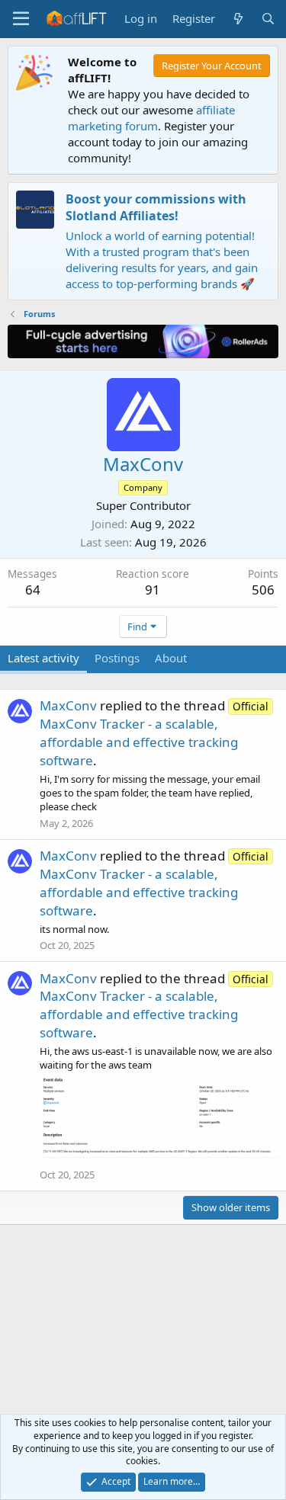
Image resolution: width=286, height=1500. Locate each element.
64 (32, 589)
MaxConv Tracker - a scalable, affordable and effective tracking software (154, 733)
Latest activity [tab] (43, 657)
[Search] (268, 19)
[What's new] (237, 19)
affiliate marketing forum (151, 117)
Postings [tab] (117, 657)
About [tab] (171, 657)
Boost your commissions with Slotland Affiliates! (156, 207)
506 (263, 589)
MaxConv (68, 705)
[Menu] (21, 19)
